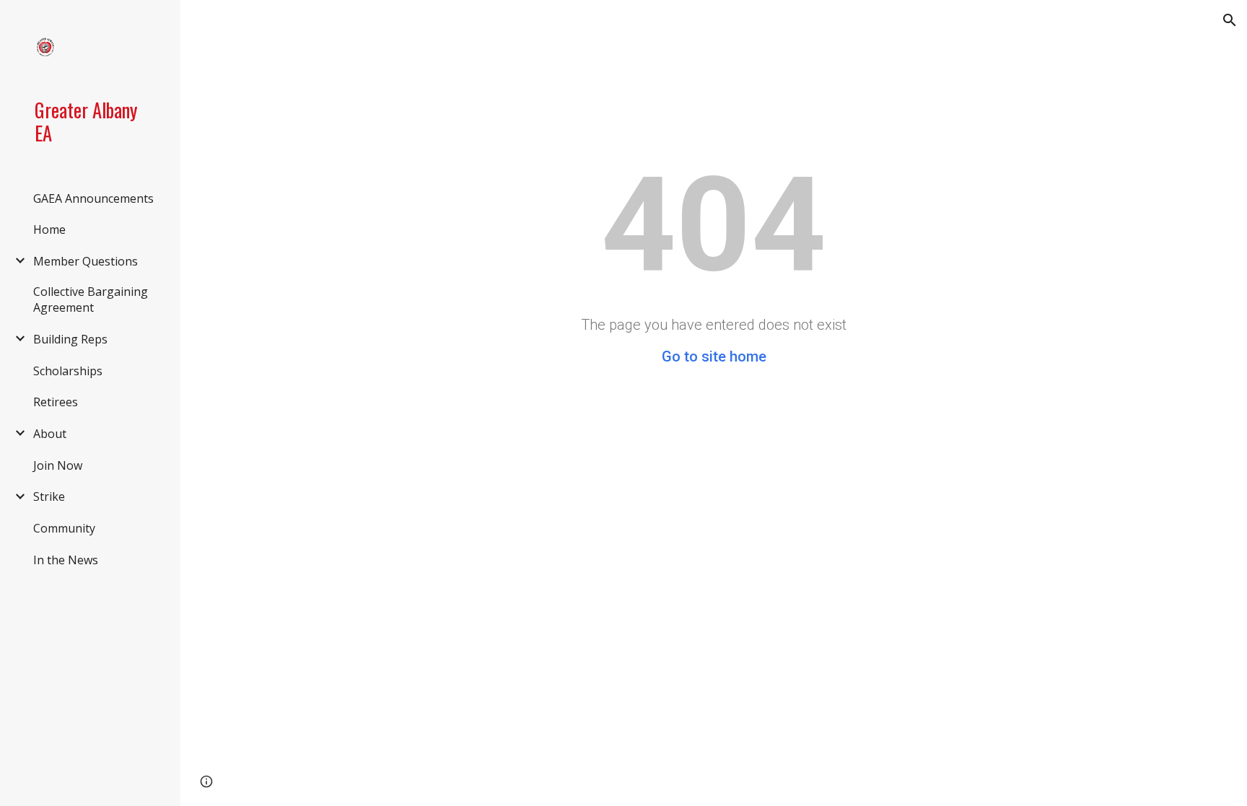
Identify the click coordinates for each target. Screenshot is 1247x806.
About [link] (49, 434)
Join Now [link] (57, 465)
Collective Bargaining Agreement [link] (90, 299)
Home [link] (49, 229)
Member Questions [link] (85, 261)
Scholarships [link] (67, 371)
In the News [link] (65, 560)
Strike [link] (49, 496)
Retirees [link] (55, 402)
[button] (1229, 20)
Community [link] (64, 528)
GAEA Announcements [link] (93, 198)
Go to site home (714, 356)
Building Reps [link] (70, 339)
